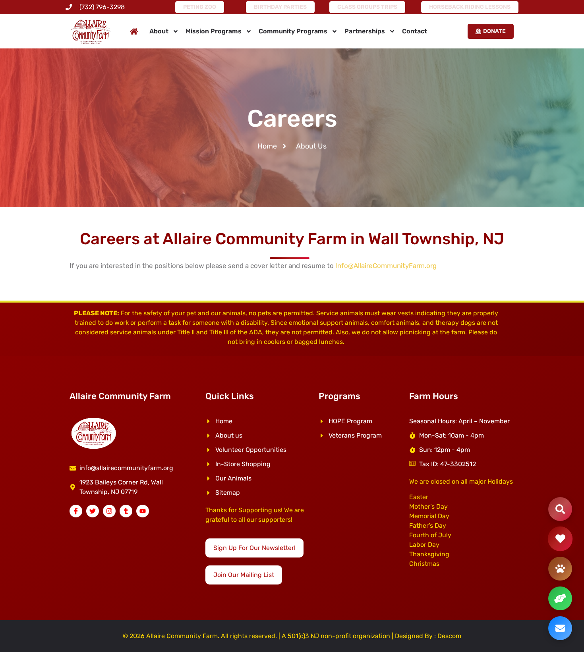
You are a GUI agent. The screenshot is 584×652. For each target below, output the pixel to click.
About (158, 31)
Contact (414, 31)
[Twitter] (92, 511)
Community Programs (293, 31)
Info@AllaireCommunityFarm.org (386, 266)
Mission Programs (214, 31)
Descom (449, 636)
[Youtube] (142, 511)
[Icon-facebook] (76, 511)
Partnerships (364, 31)
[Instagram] (109, 511)
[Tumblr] (126, 511)
